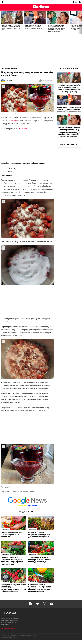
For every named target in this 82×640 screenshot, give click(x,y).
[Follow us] (73, 2)
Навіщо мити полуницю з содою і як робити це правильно (11, 534)
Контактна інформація (8, 628)
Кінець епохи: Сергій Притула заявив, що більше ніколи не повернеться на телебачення (33, 27)
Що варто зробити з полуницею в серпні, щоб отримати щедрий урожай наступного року (12, 560)
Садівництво (5, 529)
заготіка (5, 492)
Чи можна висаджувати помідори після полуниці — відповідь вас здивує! (39, 559)
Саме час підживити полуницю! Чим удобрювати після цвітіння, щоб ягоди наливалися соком (40, 588)
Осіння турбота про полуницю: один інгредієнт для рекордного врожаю (39, 534)
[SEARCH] (76, 2)
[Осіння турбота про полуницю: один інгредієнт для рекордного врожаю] (41, 523)
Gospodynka (23, 128)
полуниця (15, 492)
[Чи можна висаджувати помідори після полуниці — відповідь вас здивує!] (41, 548)
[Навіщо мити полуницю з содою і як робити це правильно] (13, 523)
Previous (1, 22)
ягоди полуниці (27, 492)
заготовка (13, 120)
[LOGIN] (80, 2)
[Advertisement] (41, 49)
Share (3, 86)
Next (81, 22)
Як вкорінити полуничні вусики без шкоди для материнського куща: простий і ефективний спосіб (13, 588)
